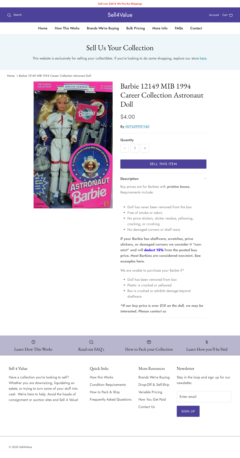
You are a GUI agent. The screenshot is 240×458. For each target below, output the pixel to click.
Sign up (188, 411)
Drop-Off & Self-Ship (153, 384)
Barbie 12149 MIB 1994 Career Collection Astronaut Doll (55, 76)
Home (42, 28)
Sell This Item (163, 164)
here (203, 58)
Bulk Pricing (135, 28)
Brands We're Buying (103, 28)
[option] (73, 145)
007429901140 (137, 126)
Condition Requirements (108, 384)
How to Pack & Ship (105, 392)
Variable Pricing (150, 392)
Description (129, 178)
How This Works (67, 28)
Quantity (127, 140)
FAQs (179, 28)
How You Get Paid (152, 399)
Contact (196, 28)
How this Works (101, 377)
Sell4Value (25, 447)
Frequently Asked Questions (110, 399)
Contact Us (146, 406)
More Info (159, 28)
